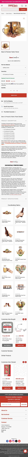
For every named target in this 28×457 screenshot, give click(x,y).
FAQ (2, 431)
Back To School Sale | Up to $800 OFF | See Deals (14, 1)
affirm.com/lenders (14, 449)
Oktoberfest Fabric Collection (7, 124)
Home (2, 13)
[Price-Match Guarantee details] (15, 112)
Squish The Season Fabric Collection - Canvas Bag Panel (7, 383)
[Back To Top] (26, 455)
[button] (1, 5)
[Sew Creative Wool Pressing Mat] (7, 335)
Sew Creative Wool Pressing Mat (7, 339)
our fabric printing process (15, 194)
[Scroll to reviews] (14, 54)
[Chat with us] (22, 5)
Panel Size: (3, 71)
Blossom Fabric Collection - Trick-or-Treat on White (20, 383)
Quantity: (3, 87)
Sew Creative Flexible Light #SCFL (19, 340)
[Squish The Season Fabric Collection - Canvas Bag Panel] (7, 377)
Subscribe (24, 404)
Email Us (3, 430)
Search (23, 9)
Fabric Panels (9, 13)
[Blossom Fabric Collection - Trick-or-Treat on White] (21, 377)
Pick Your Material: (5, 64)
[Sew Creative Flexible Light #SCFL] (21, 335)
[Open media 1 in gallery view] (24, 18)
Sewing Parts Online (5, 142)
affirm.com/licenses (21, 452)
